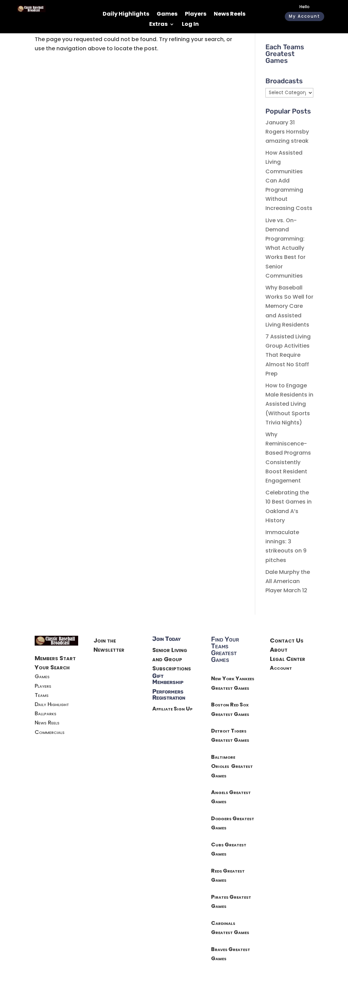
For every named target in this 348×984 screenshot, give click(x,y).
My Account (304, 16)
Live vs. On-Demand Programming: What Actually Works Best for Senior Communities (285, 248)
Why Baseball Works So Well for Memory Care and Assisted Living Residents (289, 306)
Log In (190, 25)
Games (167, 15)
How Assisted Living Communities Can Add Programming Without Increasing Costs (288, 180)
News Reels (229, 15)
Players (195, 15)
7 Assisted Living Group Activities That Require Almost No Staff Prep (288, 355)
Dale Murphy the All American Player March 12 (287, 581)
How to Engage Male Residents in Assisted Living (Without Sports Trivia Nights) (289, 404)
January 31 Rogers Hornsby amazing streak (287, 132)
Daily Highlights (126, 15)
